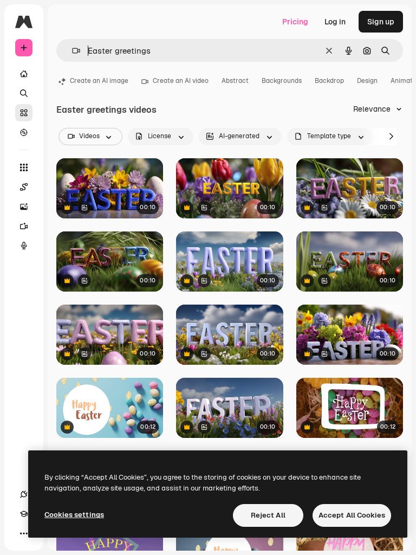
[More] (23, 533)
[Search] (23, 93)
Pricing (295, 22)
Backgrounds (282, 80)
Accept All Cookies (351, 515)
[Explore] (23, 132)
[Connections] (23, 494)
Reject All (268, 515)
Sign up (380, 22)
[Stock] (23, 112)
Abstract (235, 80)
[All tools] (23, 167)
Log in (335, 22)
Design (367, 80)
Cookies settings (74, 514)
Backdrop (329, 80)
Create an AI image (99, 80)
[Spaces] (23, 187)
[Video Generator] (23, 226)
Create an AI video (181, 80)
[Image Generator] (23, 206)
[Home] (23, 73)
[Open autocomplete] (72, 51)
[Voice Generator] (23, 245)
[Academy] (23, 513)
